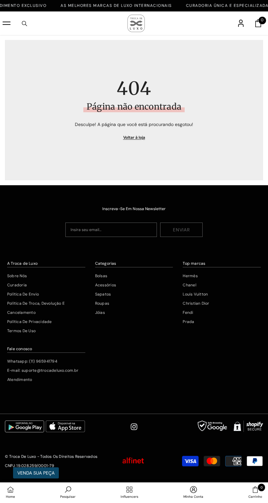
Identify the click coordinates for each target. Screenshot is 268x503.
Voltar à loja (134, 137)
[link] (67, 493)
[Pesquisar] (24, 23)
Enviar (181, 230)
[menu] (6, 23)
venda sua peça (36, 473)
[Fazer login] (240, 23)
